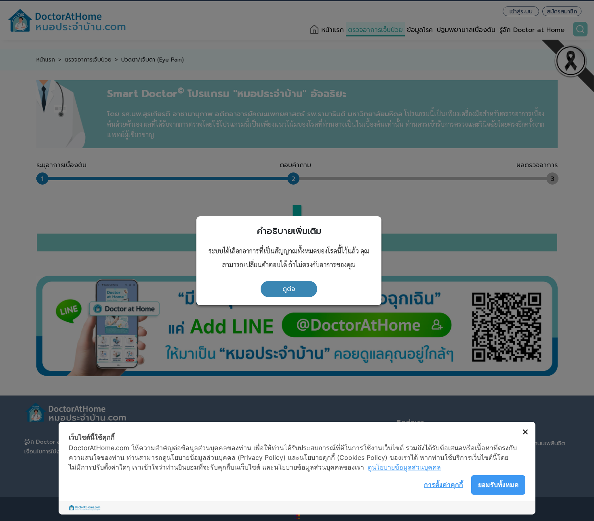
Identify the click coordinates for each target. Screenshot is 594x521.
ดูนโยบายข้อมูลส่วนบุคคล (404, 467)
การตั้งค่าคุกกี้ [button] (443, 485)
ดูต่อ (288, 289)
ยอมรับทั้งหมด (498, 485)
